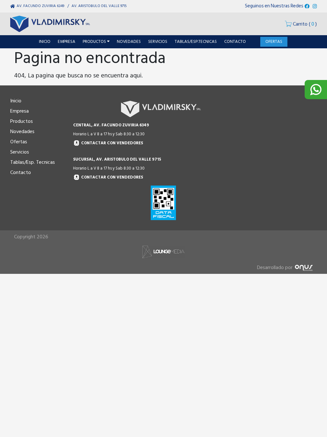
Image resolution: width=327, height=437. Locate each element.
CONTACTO (235, 41)
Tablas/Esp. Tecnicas (32, 162)
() (305, 24)
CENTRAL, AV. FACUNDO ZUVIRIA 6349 (111, 125)
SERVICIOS (157, 41)
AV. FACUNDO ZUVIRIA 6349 (40, 6)
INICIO (44, 41)
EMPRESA (66, 41)
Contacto (20, 172)
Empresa (19, 111)
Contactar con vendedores (112, 143)
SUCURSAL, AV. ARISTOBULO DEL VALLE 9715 (117, 159)
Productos (21, 121)
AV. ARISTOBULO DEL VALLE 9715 (99, 6)
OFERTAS (273, 41)
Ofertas (18, 142)
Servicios (19, 152)
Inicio (15, 101)
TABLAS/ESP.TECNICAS (196, 41)
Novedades (22, 131)
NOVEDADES (129, 41)
